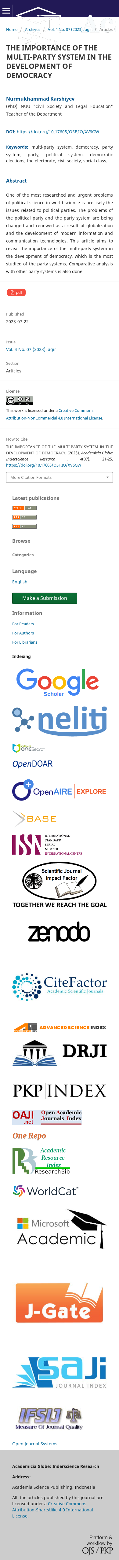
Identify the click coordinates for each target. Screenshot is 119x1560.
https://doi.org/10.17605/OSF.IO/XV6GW (58, 132)
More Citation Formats (31, 477)
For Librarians (24, 642)
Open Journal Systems (34, 1444)
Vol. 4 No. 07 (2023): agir (70, 29)
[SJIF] (59, 905)
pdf (18, 292)
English (19, 582)
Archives (32, 29)
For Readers (23, 624)
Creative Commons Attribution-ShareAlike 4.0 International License (52, 1510)
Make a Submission (44, 598)
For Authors (23, 633)
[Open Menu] (6, 11)
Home (11, 29)
